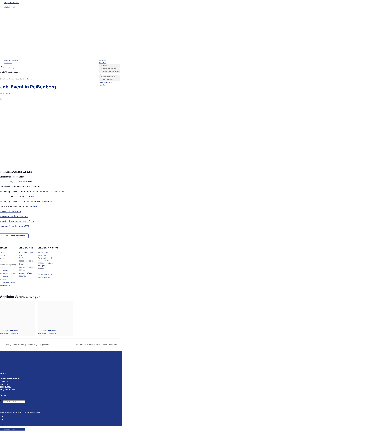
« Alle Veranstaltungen (10, 72)
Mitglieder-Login (9, 7)
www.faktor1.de (35, 412)
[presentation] (17, 314)
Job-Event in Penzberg (9, 330)
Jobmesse (4, 270)
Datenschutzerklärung (11, 60)
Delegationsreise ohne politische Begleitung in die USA (29, 345)
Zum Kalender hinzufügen (15, 236)
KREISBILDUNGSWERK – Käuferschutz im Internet (97, 345)
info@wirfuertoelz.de (11, 3)
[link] (26, 68)
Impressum (8, 63)
